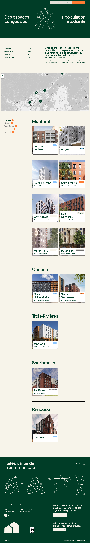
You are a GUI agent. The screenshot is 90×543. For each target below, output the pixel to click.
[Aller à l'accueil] (10, 3)
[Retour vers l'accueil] (11, 527)
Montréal (7, 120)
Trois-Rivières (9, 126)
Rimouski (8, 132)
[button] (60, 515)
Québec (7, 123)
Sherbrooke (8, 129)
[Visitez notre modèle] (32, 530)
